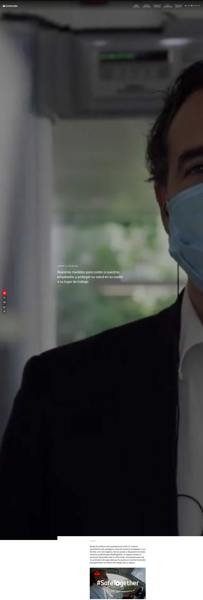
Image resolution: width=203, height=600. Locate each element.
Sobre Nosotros (136, 6)
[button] (5, 293)
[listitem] (5, 293)
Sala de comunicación (168, 6)
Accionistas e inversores (157, 6)
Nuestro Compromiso (147, 6)
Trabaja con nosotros (178, 6)
